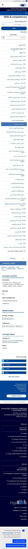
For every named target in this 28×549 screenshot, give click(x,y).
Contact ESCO (23, 428)
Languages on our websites (20, 510)
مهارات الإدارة (11, 267)
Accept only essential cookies (16, 545)
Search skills (13, 34)
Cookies (25, 513)
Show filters (23, 32)
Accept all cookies (19, 541)
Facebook (8, 364)
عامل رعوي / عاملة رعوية (8, 326)
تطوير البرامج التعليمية (11, 268)
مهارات (17, 267)
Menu (26, 13)
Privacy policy (23, 516)
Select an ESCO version (21, 21)
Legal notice (24, 519)
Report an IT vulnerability (20, 507)
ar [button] (2, 4)
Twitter (7, 360)
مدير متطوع (19, 326)
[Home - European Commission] (23, 4)
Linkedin (7, 368)
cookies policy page (7, 532)
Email (7, 372)
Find (14, 28)
